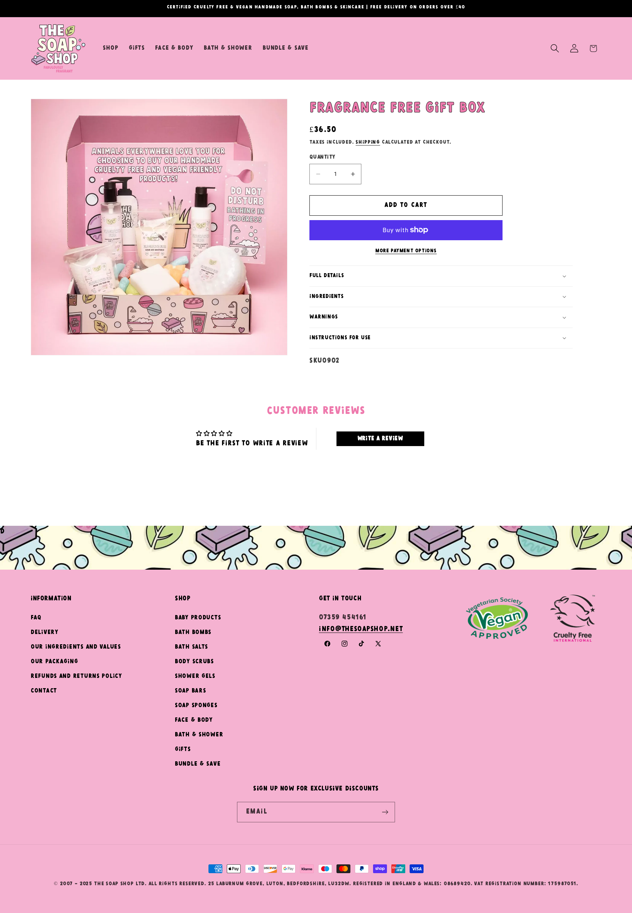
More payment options (406, 250)
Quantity (322, 157)
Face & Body (194, 720)
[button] (554, 48)
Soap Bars (190, 691)
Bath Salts (191, 647)
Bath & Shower (199, 734)
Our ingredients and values (76, 647)
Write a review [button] (380, 438)
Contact (44, 691)
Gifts (183, 749)
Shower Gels (195, 676)
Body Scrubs (194, 661)
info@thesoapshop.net (361, 629)
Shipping (368, 142)
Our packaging (54, 661)
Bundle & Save (198, 764)
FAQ (36, 617)
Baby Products (198, 617)
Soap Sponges (196, 705)
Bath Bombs (193, 632)
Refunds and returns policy (76, 676)
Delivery (45, 632)
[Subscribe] (385, 812)
